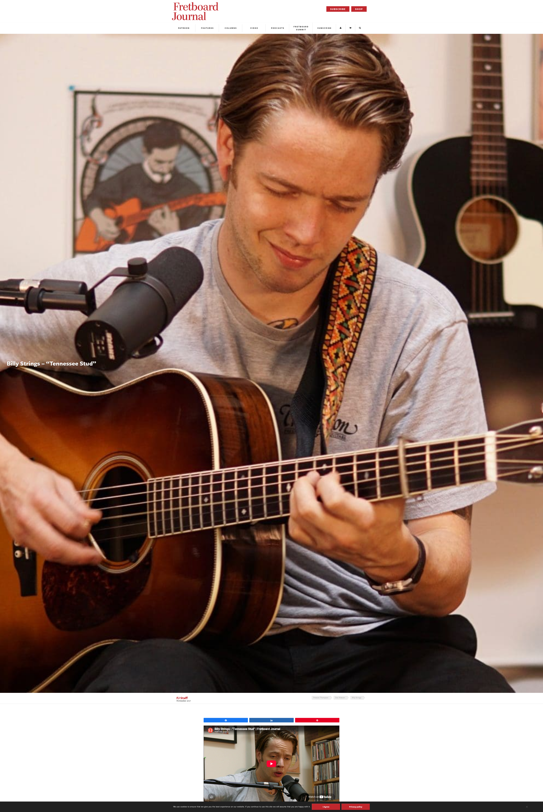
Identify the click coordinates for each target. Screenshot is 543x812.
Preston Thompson (320, 697)
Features (207, 28)
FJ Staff (182, 698)
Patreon (184, 28)
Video (254, 28)
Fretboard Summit (301, 28)
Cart (350, 28)
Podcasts (277, 28)
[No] (527, 806)
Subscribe (338, 9)
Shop (359, 9)
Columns (231, 28)
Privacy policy (355, 806)
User (341, 28)
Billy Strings (356, 697)
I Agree (326, 806)
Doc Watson (340, 697)
